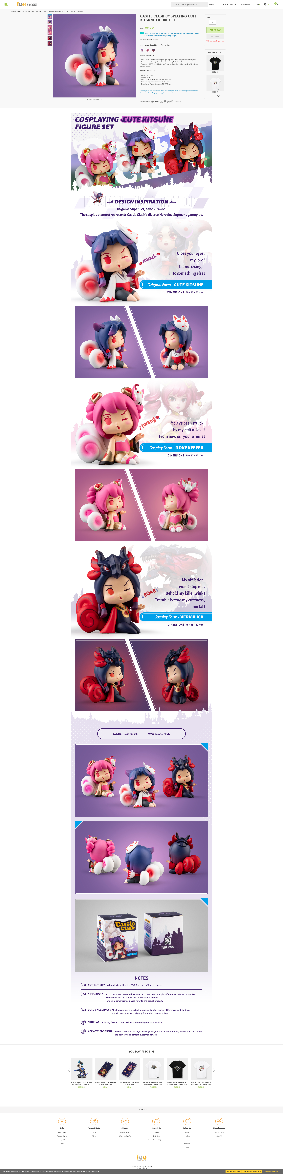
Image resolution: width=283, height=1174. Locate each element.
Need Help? (178, 101)
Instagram (187, 1140)
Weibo (187, 1132)
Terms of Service (62, 1136)
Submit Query (156, 1136)
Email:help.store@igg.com (156, 1140)
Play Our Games (219, 1132)
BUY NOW (215, 37)
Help (62, 1143)
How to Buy (62, 1132)
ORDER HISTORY (245, 4)
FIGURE (35, 11)
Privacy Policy (62, 1140)
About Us (219, 1136)
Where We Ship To (125, 1136)
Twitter (187, 1147)
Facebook (187, 1143)
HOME (13, 11)
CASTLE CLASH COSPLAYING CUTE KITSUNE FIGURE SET (61, 11)
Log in (226, 4)
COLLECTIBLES (24, 11)
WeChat (187, 1136)
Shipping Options (125, 1132)
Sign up (233, 4)
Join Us (219, 1140)
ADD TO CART (215, 30)
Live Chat (156, 1132)
